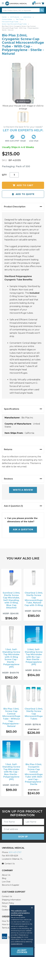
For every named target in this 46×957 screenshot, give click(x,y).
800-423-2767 (15, 852)
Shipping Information (11, 900)
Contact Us (7, 896)
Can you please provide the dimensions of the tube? (22, 520)
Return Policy (8, 903)
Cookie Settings (16, 944)
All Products (15, 17)
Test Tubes (20, 19)
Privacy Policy (16, 937)
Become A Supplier (10, 885)
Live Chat (6, 882)
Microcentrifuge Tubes (10, 22)
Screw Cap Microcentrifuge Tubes (14, 24)
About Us (6, 875)
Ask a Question (23, 529)
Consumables (7, 19)
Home (4, 17)
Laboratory (27, 17)
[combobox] (23, 10)
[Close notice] (31, 907)
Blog (4, 878)
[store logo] (16, 3)
